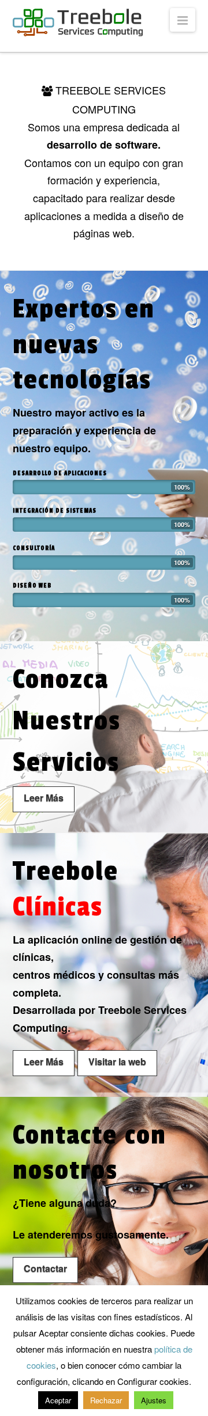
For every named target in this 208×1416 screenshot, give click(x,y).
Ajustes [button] (153, 1400)
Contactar (45, 1268)
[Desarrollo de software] (78, 22)
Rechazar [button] (106, 1400)
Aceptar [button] (58, 1400)
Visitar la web (117, 1061)
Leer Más (44, 797)
